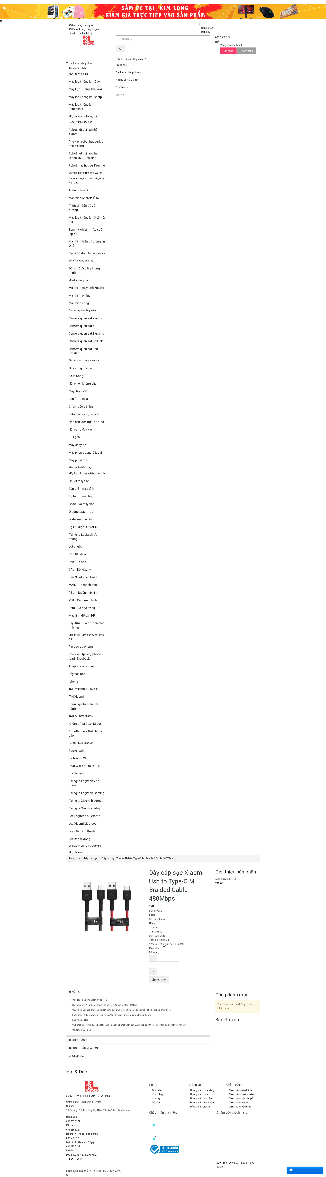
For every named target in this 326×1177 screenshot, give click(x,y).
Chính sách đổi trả (239, 1102)
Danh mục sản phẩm (127, 72)
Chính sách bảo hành (240, 1090)
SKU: (152, 906)
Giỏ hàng (156, 1102)
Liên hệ (120, 94)
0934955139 (73, 1146)
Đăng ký (156, 1098)
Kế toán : (71, 1125)
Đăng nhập (158, 1094)
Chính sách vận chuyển (241, 1098)
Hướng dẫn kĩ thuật (127, 79)
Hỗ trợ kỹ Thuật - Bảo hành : (82, 1133)
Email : (70, 1150)
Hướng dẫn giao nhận (202, 1102)
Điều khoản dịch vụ (200, 1106)
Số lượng (154, 952)
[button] (138, 992)
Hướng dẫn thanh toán (202, 1094)
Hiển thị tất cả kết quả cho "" (131, 59)
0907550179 (73, 1121)
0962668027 (73, 1129)
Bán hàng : (72, 1117)
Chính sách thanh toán (241, 1094)
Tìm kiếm (157, 1090)
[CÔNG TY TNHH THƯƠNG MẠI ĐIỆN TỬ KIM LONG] (88, 40)
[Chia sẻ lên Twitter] (218, 882)
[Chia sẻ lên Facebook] (216, 882)
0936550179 (73, 1138)
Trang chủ (122, 65)
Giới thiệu (121, 87)
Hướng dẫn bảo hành (201, 1098)
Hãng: (152, 923)
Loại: (152, 914)
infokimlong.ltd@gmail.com (81, 1155)
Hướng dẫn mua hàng (202, 1090)
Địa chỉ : (70, 1106)
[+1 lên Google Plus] (221, 882)
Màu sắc (154, 948)
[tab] (138, 991)
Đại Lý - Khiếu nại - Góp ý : (81, 1142)
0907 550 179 (224, 1162)
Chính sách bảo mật (240, 1106)
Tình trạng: (155, 931)
